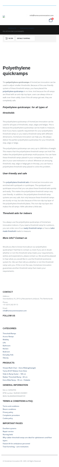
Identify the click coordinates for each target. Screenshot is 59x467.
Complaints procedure (11, 415)
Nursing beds (8, 434)
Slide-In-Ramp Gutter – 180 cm (14, 374)
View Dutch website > (49, 1)
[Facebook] (28, 3)
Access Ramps (8, 336)
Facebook (5, 322)
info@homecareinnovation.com (42, 15)
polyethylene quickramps (13, 91)
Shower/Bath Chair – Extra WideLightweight (19, 368)
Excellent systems (9, 428)
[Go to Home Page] (3, 28)
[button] (5, 12)
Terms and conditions (11, 406)
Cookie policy (8, 418)
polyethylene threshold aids (17, 182)
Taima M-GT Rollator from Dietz (15, 371)
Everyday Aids (8, 355)
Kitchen (5, 348)
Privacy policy (8, 412)
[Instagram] (37, 3)
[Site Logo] (12, 18)
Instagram (17, 322)
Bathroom (6, 345)
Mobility (6, 339)
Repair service (8, 431)
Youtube (11, 322)
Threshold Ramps (9, 333)
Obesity (6, 358)
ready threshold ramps (32, 228)
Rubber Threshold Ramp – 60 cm (15, 377)
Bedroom (6, 352)
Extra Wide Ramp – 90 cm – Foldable (16, 380)
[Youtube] (32, 3)
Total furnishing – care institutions (16, 446)
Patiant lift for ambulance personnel (16, 443)
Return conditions (9, 409)
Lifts (4, 342)
